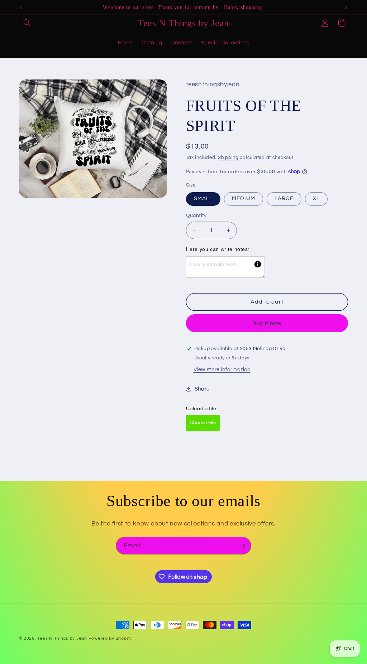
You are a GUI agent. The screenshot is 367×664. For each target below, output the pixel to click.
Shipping (228, 157)
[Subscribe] (242, 545)
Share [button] (202, 389)
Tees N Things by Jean (62, 638)
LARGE (284, 198)
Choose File (203, 422)
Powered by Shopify (110, 638)
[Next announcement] (346, 7)
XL (316, 198)
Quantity (196, 215)
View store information (222, 369)
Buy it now (267, 323)
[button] (27, 23)
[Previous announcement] (21, 7)
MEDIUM (243, 198)
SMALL (203, 198)
